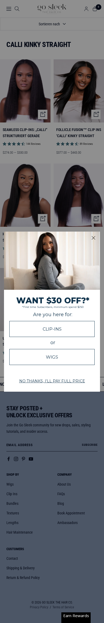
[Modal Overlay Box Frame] (52, 312)
